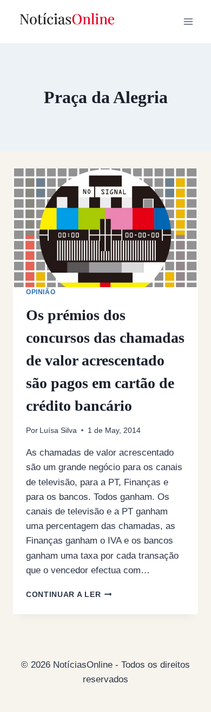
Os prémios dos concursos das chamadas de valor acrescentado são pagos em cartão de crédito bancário (105, 360)
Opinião (40, 292)
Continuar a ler (69, 595)
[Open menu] (188, 21)
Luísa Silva (58, 430)
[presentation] (105, 227)
